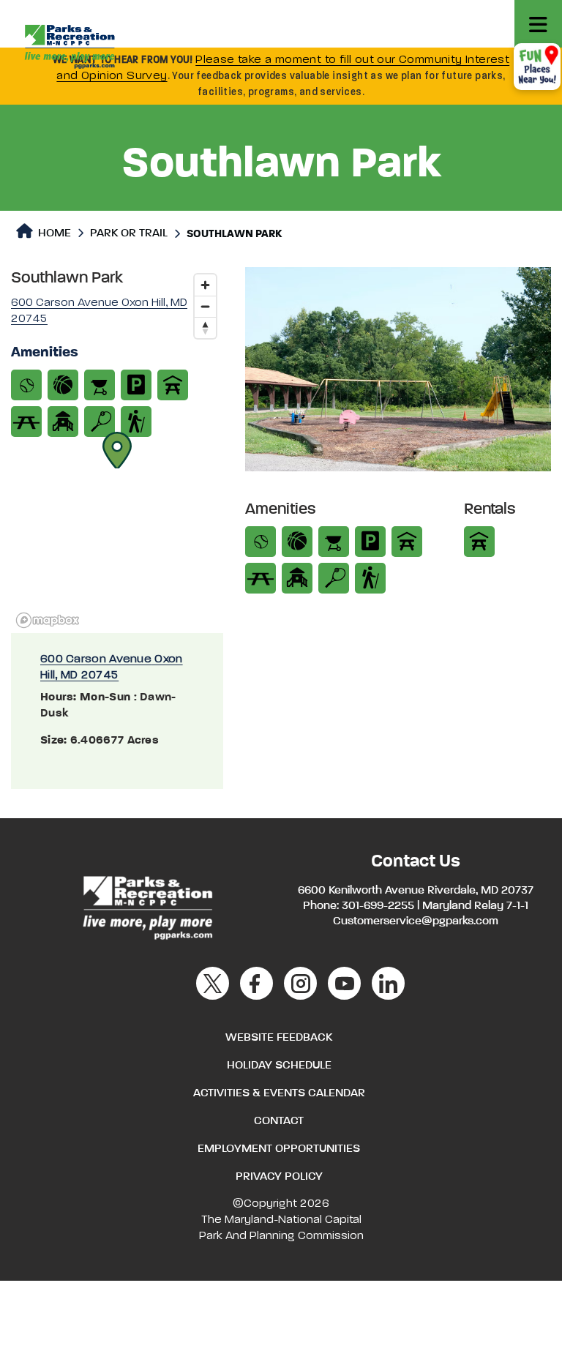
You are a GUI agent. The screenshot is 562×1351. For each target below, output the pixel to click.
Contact (279, 1121)
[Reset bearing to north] (205, 327)
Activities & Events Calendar (279, 1093)
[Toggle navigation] (538, 24)
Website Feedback (278, 1038)
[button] (117, 450)
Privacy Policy (279, 1177)
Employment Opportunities (279, 1149)
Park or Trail (129, 233)
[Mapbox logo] (47, 620)
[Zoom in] (205, 285)
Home (53, 233)
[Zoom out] (205, 306)
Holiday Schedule (279, 1065)
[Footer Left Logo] (146, 905)
